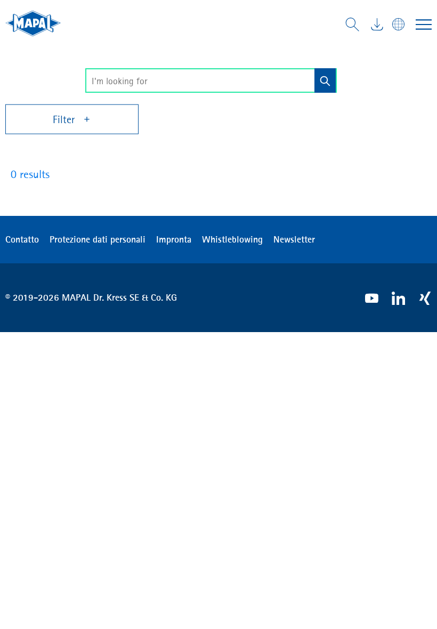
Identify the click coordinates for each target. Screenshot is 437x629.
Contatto (22, 239)
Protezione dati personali (97, 239)
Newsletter (294, 239)
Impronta (173, 239)
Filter (65, 119)
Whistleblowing (232, 239)
